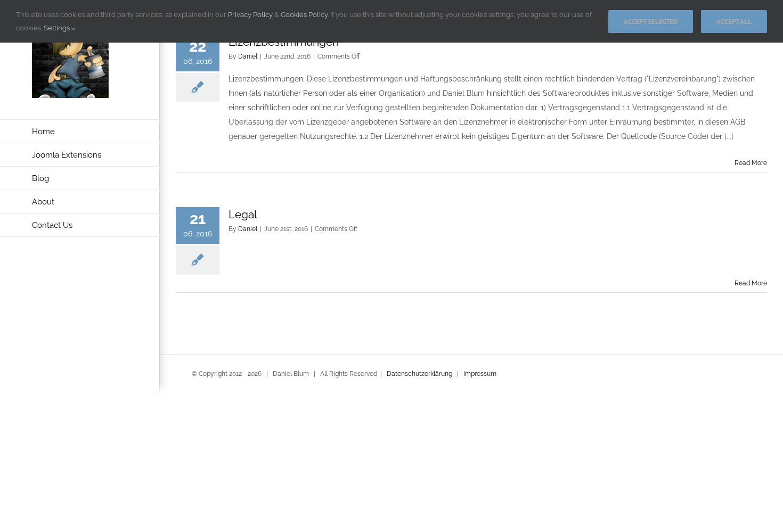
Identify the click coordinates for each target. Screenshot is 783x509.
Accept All (734, 21)
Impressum (479, 373)
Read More (751, 163)
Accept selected (651, 21)
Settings (57, 28)
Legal (243, 214)
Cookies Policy (304, 15)
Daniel (247, 56)
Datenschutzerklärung (419, 373)
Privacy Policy (250, 15)
